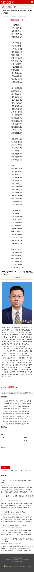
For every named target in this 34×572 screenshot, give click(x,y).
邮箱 (25, 441)
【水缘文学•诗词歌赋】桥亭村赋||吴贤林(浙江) (15, 406)
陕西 (11, 387)
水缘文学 (7, 2)
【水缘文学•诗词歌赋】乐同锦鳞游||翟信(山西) (15, 414)
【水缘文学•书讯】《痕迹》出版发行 (14, 525)
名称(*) (26, 437)
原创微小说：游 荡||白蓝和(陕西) (13, 512)
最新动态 (13, 528)
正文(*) (3, 448)
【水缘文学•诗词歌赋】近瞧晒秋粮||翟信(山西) (15, 411)
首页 (3, 7)
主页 (25, 444)
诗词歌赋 (9, 7)
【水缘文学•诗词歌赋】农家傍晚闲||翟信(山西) (15, 424)
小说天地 (13, 514)
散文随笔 (13, 485)
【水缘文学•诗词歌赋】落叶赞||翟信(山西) (14, 419)
